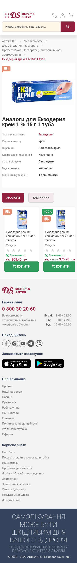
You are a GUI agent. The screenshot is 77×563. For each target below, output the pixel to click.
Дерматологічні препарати (20, 45)
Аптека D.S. (9, 41)
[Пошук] (68, 26)
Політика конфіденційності (20, 423)
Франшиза (9, 402)
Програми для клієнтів (17, 468)
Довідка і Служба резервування (23, 473)
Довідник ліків (11, 500)
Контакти (8, 418)
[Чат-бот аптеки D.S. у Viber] (39, 343)
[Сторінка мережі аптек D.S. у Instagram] (14, 343)
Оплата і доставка (14, 489)
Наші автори (10, 412)
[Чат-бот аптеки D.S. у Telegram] (31, 343)
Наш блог (8, 452)
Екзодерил (46, 134)
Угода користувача (14, 428)
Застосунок (9, 478)
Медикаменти (33, 41)
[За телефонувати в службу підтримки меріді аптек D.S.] (54, 17)
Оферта (7, 434)
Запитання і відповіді (16, 484)
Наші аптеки (10, 462)
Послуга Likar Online (15, 494)
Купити (23, 266)
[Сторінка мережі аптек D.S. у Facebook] (6, 343)
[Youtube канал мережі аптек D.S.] (22, 343)
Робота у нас (10, 407)
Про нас (7, 386)
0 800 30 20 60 (19, 309)
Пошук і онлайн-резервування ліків (25, 457)
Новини (7, 397)
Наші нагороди (12, 391)
